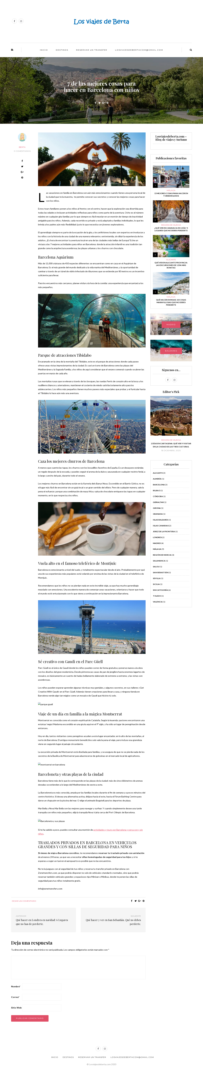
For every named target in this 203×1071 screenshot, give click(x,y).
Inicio (44, 50)
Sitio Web (16, 1007)
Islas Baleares (160, 520)
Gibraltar (158, 502)
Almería (157, 479)
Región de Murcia (171, 225)
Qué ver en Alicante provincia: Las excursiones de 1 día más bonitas (171, 265)
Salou (156, 566)
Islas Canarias (161, 525)
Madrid (157, 543)
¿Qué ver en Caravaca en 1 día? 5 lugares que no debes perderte (171, 229)
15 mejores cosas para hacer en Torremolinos (171, 194)
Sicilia (156, 584)
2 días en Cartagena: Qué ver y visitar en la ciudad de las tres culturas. (171, 445)
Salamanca (159, 561)
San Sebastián (160, 572)
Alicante (171, 260)
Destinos (62, 50)
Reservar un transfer (91, 50)
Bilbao (156, 490)
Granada (158, 514)
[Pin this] (107, 102)
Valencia (158, 602)
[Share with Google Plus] (103, 102)
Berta (22, 147)
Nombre (15, 986)
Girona (157, 508)
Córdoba (158, 496)
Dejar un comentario (24, 901)
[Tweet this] (100, 102)
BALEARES (171, 351)
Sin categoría (160, 590)
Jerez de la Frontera (164, 531)
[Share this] (96, 102)
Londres (157, 537)
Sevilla (156, 578)
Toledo (157, 596)
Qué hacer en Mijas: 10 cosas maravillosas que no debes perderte (171, 302)
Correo (15, 997)
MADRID (171, 324)
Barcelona (101, 78)
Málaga (171, 190)
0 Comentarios (22, 151)
